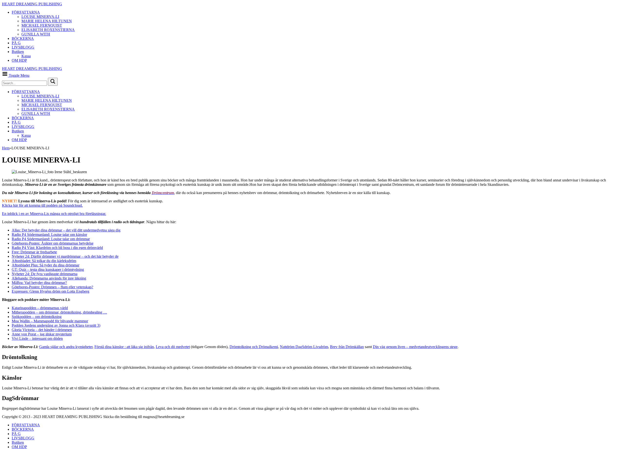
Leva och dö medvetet (173, 347)
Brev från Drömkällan (347, 347)
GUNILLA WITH (35, 34)
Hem (5, 148)
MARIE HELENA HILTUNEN (46, 21)
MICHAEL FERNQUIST (41, 25)
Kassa (26, 56)
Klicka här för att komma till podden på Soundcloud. (42, 205)
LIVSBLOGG (23, 47)
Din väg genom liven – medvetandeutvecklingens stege (415, 347)
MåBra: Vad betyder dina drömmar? (39, 283)
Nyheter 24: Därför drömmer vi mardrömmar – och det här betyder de (65, 256)
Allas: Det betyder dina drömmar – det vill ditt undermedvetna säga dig (66, 230)
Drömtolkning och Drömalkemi (253, 347)
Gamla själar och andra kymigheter (65, 347)
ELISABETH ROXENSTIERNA (48, 30)
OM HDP (19, 60)
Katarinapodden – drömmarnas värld (40, 308)
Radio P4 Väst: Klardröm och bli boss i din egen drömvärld (57, 248)
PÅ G (16, 43)
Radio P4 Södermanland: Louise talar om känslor (49, 234)
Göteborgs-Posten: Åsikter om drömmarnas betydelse (52, 243)
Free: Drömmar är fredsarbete (34, 252)
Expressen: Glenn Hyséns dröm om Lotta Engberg (50, 291)
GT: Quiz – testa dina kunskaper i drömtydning (48, 269)
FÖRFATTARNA (26, 12)
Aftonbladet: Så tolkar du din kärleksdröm (44, 261)
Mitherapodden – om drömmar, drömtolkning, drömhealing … (59, 312)
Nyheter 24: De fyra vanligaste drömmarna (44, 274)
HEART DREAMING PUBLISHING (32, 4)
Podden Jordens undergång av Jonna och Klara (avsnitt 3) (56, 325)
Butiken (18, 52)
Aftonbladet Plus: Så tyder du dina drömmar (45, 265)
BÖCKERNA (23, 38)
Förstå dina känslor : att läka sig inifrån (124, 347)
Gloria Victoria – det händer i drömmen (42, 330)
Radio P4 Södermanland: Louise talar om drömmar (51, 239)
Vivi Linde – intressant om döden (37, 338)
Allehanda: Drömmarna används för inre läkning (49, 278)
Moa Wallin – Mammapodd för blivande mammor (50, 321)
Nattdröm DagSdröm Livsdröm (304, 347)
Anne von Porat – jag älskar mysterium (42, 334)
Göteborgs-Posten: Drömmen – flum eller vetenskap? (52, 287)
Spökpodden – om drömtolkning (37, 317)
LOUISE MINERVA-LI (40, 17)
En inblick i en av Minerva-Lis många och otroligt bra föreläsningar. (54, 214)
